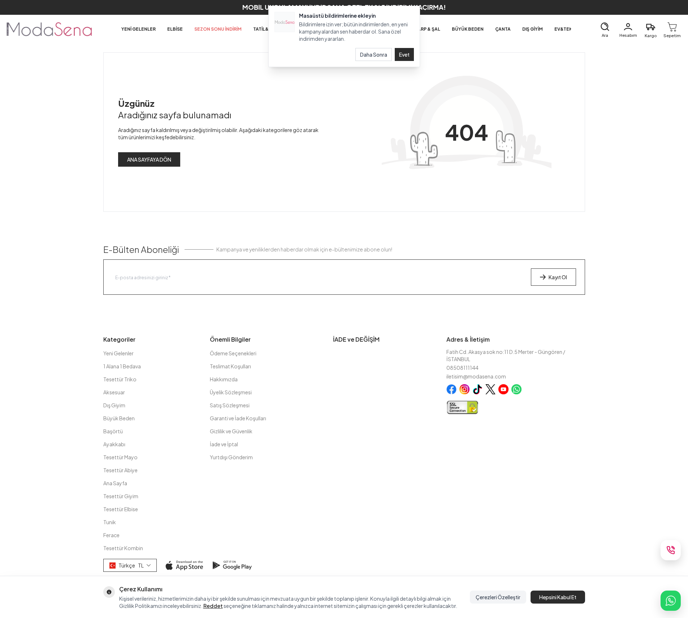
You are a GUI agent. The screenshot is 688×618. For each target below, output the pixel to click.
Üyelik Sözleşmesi (231, 392)
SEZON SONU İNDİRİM (218, 29)
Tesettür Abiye (120, 470)
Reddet (213, 605)
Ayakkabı (114, 444)
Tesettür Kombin (123, 548)
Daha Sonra (373, 54)
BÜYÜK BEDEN (468, 29)
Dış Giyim (114, 405)
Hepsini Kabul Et (557, 597)
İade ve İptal (224, 444)
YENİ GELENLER (138, 29)
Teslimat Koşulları (230, 366)
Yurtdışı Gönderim (231, 457)
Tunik (109, 522)
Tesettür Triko (120, 379)
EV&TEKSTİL (567, 29)
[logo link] (49, 29)
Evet (404, 54)
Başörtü (113, 431)
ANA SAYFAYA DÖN (149, 159)
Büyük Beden (119, 418)
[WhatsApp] (671, 601)
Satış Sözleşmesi (230, 405)
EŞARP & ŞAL (426, 29)
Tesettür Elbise (120, 509)
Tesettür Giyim (120, 496)
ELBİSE (175, 29)
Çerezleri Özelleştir (498, 597)
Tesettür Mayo (120, 457)
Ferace (111, 535)
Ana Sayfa (115, 483)
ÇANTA (503, 29)
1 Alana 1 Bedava (122, 366)
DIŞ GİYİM (532, 29)
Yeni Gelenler (118, 353)
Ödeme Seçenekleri (233, 353)
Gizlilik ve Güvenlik (231, 431)
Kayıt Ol (558, 277)
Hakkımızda (224, 379)
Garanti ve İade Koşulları (238, 418)
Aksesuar (114, 392)
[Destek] (671, 550)
